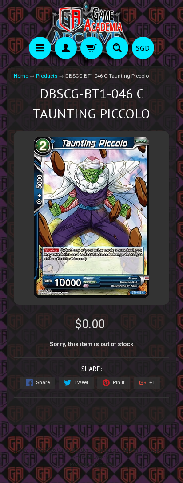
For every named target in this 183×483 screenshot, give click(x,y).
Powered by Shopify (91, 464)
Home (21, 76)
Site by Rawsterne (91, 457)
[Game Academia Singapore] (91, 19)
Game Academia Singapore (88, 450)
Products (46, 76)
